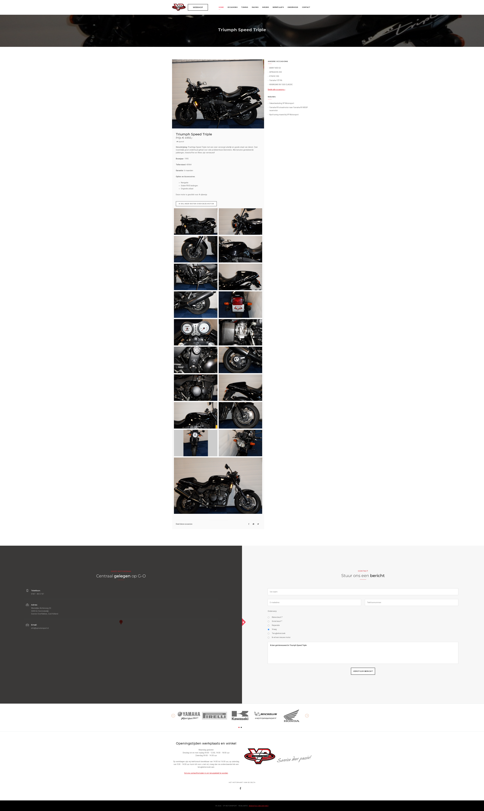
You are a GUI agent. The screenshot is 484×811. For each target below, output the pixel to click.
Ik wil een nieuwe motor (281, 637)
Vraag (274, 629)
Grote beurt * (277, 621)
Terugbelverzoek (278, 633)
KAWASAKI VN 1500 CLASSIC (281, 84)
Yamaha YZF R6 (275, 80)
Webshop (198, 7)
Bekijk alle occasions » (276, 90)
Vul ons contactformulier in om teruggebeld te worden (206, 773)
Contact (306, 7)
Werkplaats (278, 7)
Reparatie (276, 625)
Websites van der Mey (259, 806)
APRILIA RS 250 (275, 72)
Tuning (244, 7)
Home (221, 7)
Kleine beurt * (277, 617)
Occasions (233, 7)
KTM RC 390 (274, 76)
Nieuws (265, 7)
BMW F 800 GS (275, 68)
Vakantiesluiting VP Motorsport (281, 103)
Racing (255, 7)
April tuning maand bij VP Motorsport (284, 115)
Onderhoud (293, 7)
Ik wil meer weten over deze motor (196, 204)
